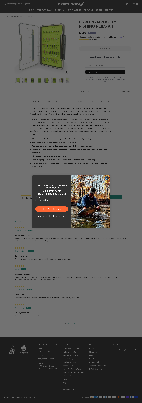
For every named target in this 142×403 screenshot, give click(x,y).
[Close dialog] (107, 178)
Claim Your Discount (52, 209)
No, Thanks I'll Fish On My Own (51, 216)
